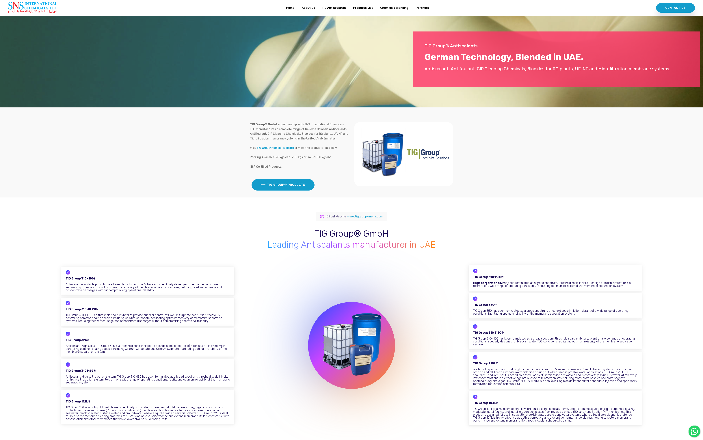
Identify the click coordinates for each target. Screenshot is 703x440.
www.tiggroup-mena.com (365, 216)
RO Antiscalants (334, 8)
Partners (422, 8)
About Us (308, 8)
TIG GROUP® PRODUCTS (286, 185)
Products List (363, 8)
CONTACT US (675, 8)
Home (290, 8)
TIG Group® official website (276, 148)
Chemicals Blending (394, 8)
